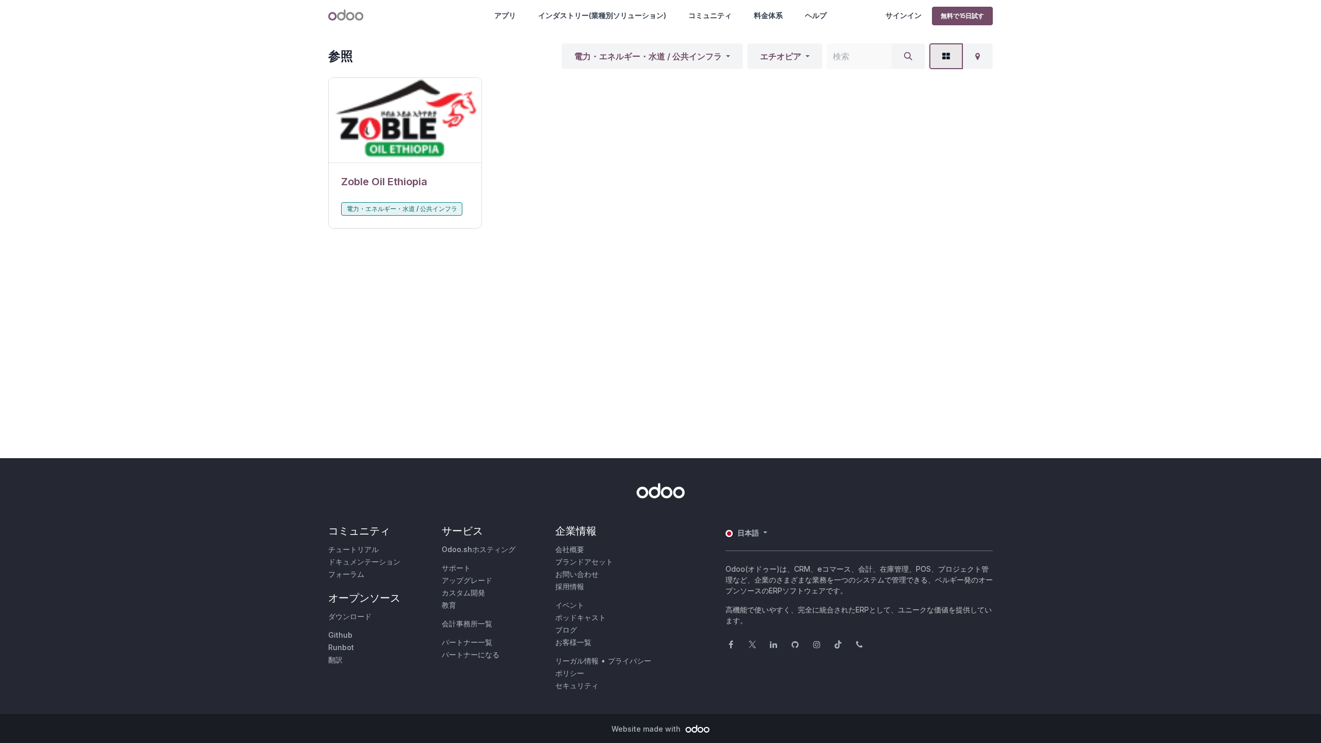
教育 (449, 605)
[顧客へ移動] (405, 120)
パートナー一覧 (467, 642)
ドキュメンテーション (364, 561)
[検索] (908, 56)
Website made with (647, 728)
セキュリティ (577, 685)
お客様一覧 (573, 642)
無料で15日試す (962, 16)
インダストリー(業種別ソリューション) (602, 15)
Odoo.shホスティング (478, 549)
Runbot (341, 647)
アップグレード (467, 580)
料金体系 (768, 15)
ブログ (566, 629)
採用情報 (569, 586)
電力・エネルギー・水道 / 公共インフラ (648, 56)
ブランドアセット (584, 561)
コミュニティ (710, 15)
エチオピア (780, 56)
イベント (569, 605)
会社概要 (569, 549)
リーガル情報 (577, 660)
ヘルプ (816, 15)
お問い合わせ (577, 574)
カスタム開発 (463, 592)
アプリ (505, 15)
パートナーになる (471, 654)
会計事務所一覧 (467, 623)
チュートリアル (353, 549)
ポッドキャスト (580, 617)
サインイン (903, 15)
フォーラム (346, 574)
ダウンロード (350, 616)
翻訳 (335, 659)
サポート (456, 567)
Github (340, 635)
